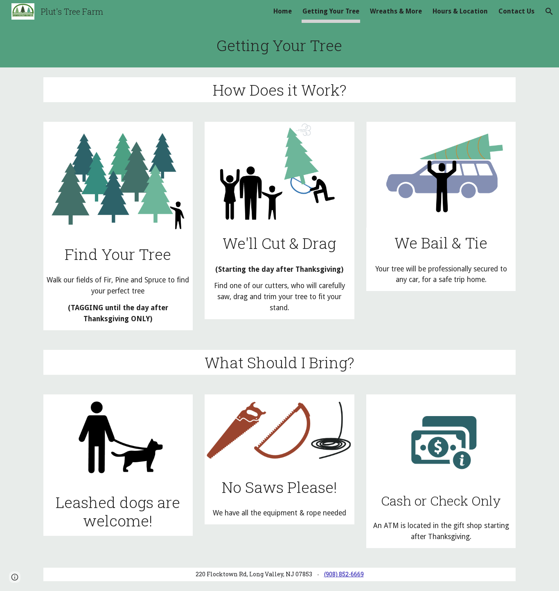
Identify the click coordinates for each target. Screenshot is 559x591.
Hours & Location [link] (460, 11)
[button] (549, 11)
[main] (279, 45)
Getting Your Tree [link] (330, 11)
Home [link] (282, 11)
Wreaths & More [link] (396, 11)
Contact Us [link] (516, 11)
